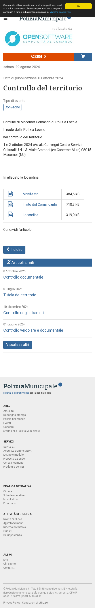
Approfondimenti (13, 523)
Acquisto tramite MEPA (17, 450)
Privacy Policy (11, 602)
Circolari (8, 491)
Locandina (30, 215)
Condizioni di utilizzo (35, 602)
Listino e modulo (13, 454)
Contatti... (9, 567)
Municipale (42, 18)
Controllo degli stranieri (23, 312)
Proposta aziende (14, 458)
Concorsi (8, 427)
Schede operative (14, 495)
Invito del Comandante (40, 204)
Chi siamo (9, 563)
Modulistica (10, 499)
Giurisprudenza (12, 535)
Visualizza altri (17, 345)
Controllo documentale (23, 277)
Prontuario (9, 503)
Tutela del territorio (19, 295)
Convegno (12, 107)
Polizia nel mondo (14, 419)
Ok (78, 6)
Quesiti (7, 531)
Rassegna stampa (14, 415)
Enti (5, 559)
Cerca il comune (13, 462)
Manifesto (30, 194)
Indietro (16, 249)
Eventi (7, 423)
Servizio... (9, 446)
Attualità (8, 411)
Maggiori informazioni (60, 12)
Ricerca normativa (14, 527)
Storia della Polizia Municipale (21, 431)
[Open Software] (38, 37)
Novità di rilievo (12, 519)
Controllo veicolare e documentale (33, 330)
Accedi (37, 56)
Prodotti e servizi (13, 466)
